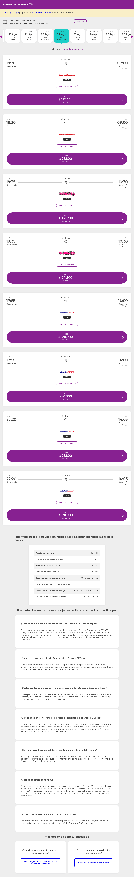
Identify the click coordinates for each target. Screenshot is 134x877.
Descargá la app (11, 13)
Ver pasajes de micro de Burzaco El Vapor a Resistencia (40, 863)
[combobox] (73, 49)
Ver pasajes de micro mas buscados (93, 863)
